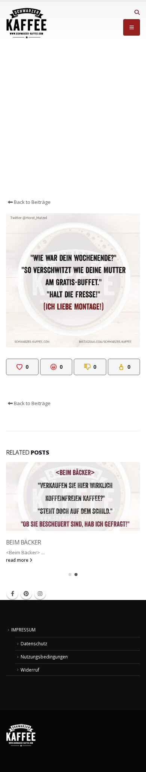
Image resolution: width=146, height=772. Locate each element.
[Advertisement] (73, 121)
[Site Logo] (26, 23)
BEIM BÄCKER (23, 542)
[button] (137, 12)
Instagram (40, 593)
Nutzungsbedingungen (44, 657)
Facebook (12, 593)
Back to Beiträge (32, 202)
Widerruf (30, 670)
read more (18, 560)
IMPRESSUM (23, 630)
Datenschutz (34, 643)
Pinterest (26, 593)
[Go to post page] (73, 496)
